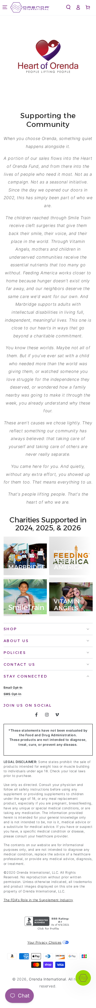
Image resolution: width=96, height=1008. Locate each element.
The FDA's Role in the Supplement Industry (38, 900)
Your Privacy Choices (44, 942)
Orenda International (47, 979)
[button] (5, 7)
